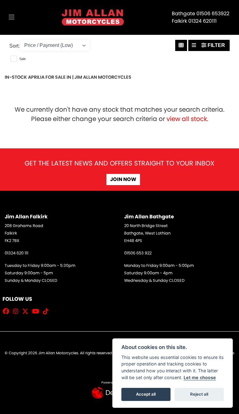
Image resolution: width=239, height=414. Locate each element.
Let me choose (200, 377)
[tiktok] (47, 311)
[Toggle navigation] (11, 17)
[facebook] (7, 311)
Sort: (14, 46)
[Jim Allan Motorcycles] (93, 17)
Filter (215, 45)
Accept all (146, 394)
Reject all (199, 394)
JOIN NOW (123, 179)
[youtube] (37, 311)
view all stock (186, 118)
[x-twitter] (27, 311)
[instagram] (17, 311)
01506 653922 (212, 13)
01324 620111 (202, 21)
